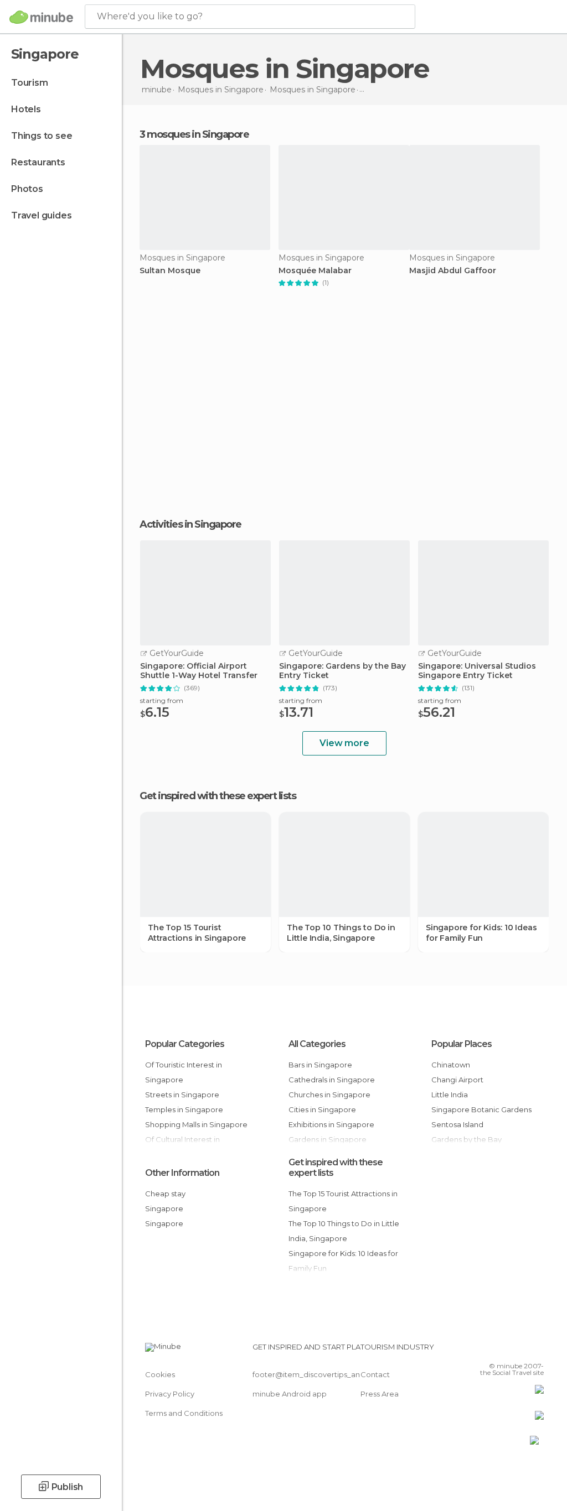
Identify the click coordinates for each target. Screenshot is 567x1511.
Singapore (164, 1208)
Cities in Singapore (322, 1109)
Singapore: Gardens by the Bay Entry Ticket (342, 670)
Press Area (379, 1393)
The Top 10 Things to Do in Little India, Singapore (341, 932)
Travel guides (41, 215)
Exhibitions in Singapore (331, 1124)
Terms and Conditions (184, 1413)
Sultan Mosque (170, 270)
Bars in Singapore (320, 1064)
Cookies (160, 1374)
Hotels (26, 109)
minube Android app (289, 1393)
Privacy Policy (169, 1393)
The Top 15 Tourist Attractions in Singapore (197, 932)
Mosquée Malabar (315, 270)
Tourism (29, 82)
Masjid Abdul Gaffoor (452, 270)
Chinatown (450, 1064)
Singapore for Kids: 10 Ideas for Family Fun (481, 932)
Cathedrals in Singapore (331, 1079)
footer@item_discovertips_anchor (314, 1374)
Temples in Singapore (184, 1109)
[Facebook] (493, 1350)
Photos (27, 189)
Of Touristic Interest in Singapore (183, 1072)
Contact (375, 1374)
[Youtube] (536, 1350)
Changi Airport (457, 1079)
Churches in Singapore (329, 1094)
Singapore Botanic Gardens (481, 1109)
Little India (449, 1094)
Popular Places (461, 1044)
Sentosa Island (457, 1124)
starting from (161, 700)
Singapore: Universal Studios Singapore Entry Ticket (477, 670)
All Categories (317, 1044)
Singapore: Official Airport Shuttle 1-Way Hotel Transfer (198, 670)
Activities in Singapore (190, 524)
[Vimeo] (522, 1350)
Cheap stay (165, 1193)
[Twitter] (507, 1350)
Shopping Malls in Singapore (196, 1124)
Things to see (41, 136)
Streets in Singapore (182, 1094)
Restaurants (38, 162)
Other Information (182, 1173)
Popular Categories (184, 1044)
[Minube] (41, 17)
